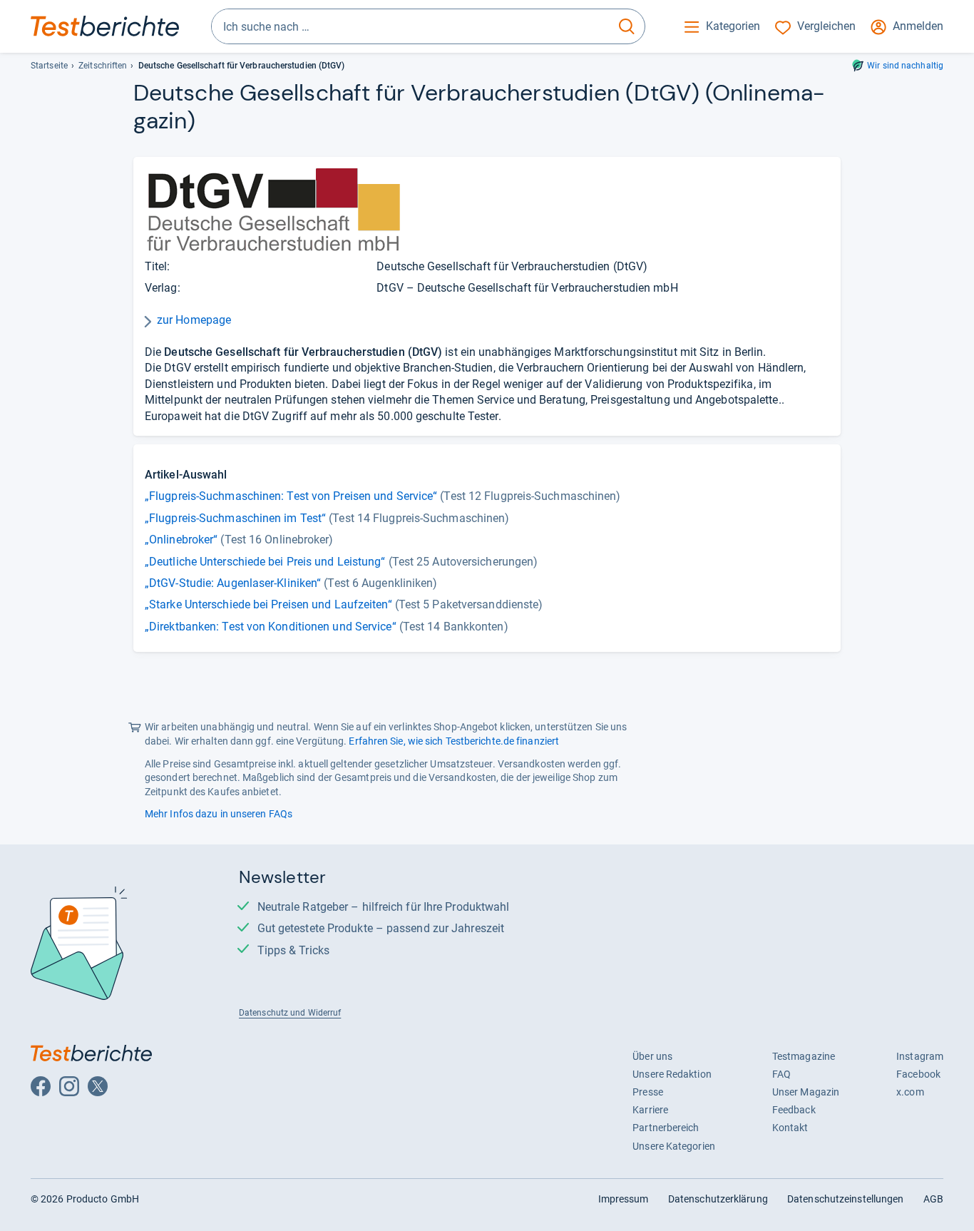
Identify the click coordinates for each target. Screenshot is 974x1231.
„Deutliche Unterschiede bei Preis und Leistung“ (265, 561)
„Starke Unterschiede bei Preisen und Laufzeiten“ (268, 604)
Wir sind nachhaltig (905, 66)
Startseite (49, 66)
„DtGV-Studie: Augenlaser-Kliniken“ (233, 583)
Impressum (623, 1199)
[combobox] (410, 26)
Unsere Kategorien (673, 1146)
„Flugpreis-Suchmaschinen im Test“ (235, 518)
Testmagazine (803, 1056)
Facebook (918, 1074)
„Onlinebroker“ (181, 539)
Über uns (652, 1056)
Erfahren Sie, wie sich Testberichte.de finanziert (454, 741)
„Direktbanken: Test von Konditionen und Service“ (270, 626)
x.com (909, 1092)
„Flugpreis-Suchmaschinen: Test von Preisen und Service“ (291, 496)
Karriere (650, 1109)
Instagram (919, 1056)
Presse (647, 1092)
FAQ (781, 1074)
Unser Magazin (805, 1092)
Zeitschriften (102, 66)
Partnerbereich (665, 1127)
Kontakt (790, 1127)
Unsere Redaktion (672, 1074)
